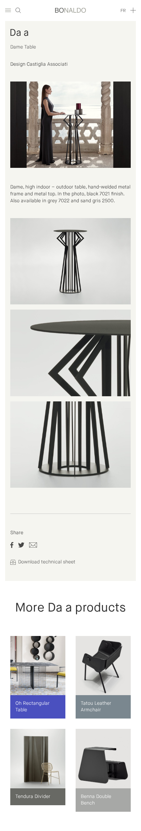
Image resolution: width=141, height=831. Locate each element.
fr (123, 11)
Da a (19, 33)
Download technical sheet (46, 562)
